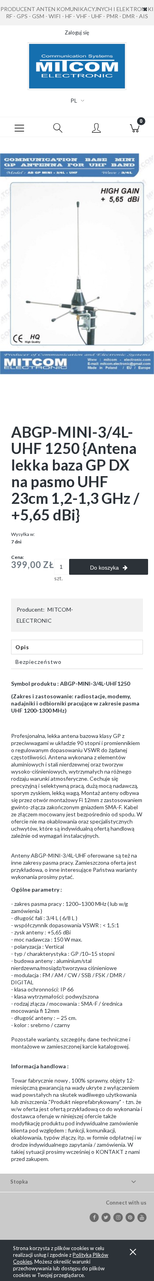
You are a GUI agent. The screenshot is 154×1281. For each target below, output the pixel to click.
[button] (19, 127)
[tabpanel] (77, 921)
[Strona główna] (77, 66)
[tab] (77, 647)
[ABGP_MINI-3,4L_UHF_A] (77, 263)
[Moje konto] (96, 128)
